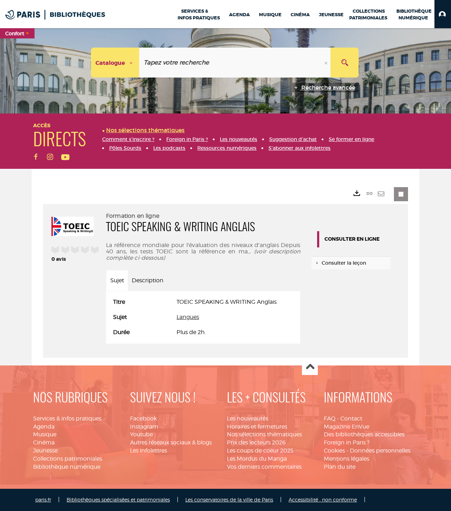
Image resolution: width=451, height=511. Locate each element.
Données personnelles (380, 450)
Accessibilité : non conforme (323, 500)
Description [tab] (147, 280)
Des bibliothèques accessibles (364, 434)
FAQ (329, 418)
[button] (442, 14)
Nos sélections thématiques (264, 434)
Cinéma (44, 442)
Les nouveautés (247, 418)
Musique (44, 434)
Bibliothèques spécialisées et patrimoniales (118, 500)
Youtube (141, 434)
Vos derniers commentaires (264, 466)
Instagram (144, 426)
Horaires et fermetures (257, 426)
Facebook (143, 418)
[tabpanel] (203, 317)
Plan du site (340, 466)
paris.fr (43, 500)
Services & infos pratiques (67, 418)
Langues (188, 317)
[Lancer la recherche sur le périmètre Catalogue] (344, 63)
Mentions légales (346, 458)
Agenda (44, 426)
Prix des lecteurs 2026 (256, 442)
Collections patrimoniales (67, 458)
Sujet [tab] (117, 280)
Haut (310, 367)
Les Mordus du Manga (257, 458)
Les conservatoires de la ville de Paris (229, 500)
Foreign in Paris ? (347, 442)
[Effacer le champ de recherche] (326, 63)
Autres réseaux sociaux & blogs (171, 442)
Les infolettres (148, 450)
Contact (351, 418)
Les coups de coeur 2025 (260, 450)
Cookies (334, 450)
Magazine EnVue (346, 426)
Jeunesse (45, 450)
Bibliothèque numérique (66, 466)
